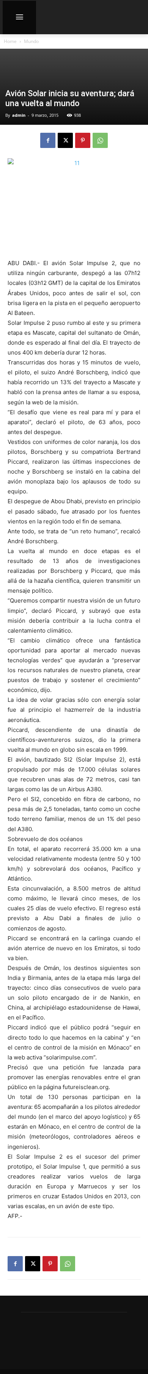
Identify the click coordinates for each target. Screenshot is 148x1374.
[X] (65, 140)
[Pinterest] (82, 140)
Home (10, 41)
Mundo (31, 41)
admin (18, 115)
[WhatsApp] (100, 140)
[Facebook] (47, 140)
